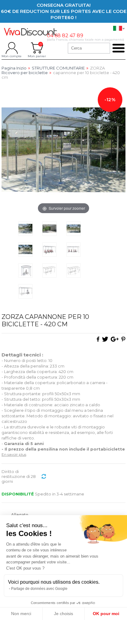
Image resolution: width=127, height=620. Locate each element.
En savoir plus (14, 454)
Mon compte (12, 48)
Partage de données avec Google (39, 588)
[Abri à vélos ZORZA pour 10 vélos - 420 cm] (25, 229)
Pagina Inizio (14, 68)
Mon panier (37, 48)
